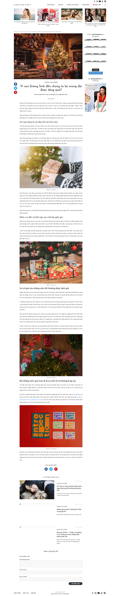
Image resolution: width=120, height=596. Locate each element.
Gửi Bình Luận (76, 583)
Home (15, 31)
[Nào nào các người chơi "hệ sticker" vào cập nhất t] (95, 50)
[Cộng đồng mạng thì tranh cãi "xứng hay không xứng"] (102, 57)
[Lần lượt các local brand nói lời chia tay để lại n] (88, 57)
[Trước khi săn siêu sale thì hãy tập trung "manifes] (102, 64)
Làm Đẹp (60, 4)
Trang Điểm (95, 21)
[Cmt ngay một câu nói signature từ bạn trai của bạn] (102, 42)
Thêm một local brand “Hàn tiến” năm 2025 (48, 25)
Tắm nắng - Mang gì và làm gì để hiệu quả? (71, 22)
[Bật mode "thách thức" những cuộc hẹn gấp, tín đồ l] (95, 64)
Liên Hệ (33, 593)
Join (94, 79)
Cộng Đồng (85, 4)
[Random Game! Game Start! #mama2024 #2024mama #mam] (102, 50)
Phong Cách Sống (72, 4)
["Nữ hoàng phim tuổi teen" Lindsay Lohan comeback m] (88, 42)
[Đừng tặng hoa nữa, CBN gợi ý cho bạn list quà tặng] (95, 57)
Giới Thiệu (17, 593)
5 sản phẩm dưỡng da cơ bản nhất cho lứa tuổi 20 (24, 22)
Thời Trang (50, 4)
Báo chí (25, 593)
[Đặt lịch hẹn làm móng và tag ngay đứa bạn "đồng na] (88, 50)
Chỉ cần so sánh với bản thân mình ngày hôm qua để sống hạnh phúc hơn (69, 488)
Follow (94, 34)
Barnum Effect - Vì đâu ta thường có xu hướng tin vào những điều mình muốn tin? (69, 534)
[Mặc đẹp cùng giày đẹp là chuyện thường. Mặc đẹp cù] (88, 64)
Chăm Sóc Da (24, 19)
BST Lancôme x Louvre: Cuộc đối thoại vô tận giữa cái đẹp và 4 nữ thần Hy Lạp (95, 25)
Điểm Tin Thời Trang (48, 21)
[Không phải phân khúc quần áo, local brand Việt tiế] (95, 42)
